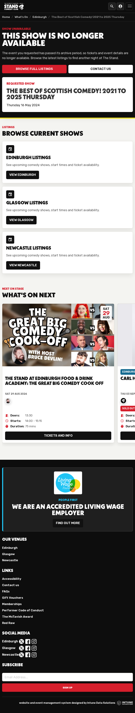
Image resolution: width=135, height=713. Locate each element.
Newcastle (10, 560)
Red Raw (8, 623)
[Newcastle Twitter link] (21, 654)
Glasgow (8, 554)
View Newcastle (23, 265)
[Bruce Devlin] (8, 401)
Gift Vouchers (12, 597)
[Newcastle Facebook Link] (27, 654)
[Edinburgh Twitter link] (21, 641)
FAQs (5, 591)
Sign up (67, 687)
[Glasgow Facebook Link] (27, 648)
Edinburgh (40, 17)
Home (6, 17)
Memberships (12, 604)
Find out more (68, 523)
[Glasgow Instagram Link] (34, 648)
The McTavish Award (17, 616)
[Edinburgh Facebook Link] (27, 641)
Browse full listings (34, 69)
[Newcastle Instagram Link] (34, 654)
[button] (129, 6)
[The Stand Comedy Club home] (14, 6)
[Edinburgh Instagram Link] (34, 641)
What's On (21, 17)
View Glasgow (21, 220)
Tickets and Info (58, 435)
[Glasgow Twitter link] (21, 648)
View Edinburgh (22, 175)
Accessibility (11, 578)
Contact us (101, 69)
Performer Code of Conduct (23, 610)
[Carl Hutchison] (123, 401)
